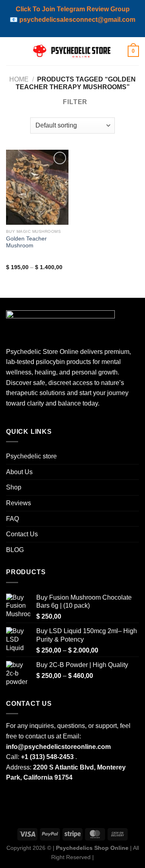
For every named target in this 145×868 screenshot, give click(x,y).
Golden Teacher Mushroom (26, 242)
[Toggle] (136, 487)
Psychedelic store (31, 456)
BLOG (15, 549)
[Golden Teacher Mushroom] (37, 187)
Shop (13, 487)
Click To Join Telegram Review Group (73, 9)
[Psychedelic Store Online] (72, 51)
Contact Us (22, 534)
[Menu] (11, 51)
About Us (19, 472)
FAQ (12, 518)
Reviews (18, 503)
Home (19, 79)
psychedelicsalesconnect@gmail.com (77, 19)
